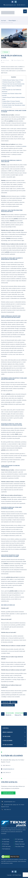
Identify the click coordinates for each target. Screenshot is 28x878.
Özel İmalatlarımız (6, 848)
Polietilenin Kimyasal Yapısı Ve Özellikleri (11, 82)
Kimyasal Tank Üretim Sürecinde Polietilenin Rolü (13, 84)
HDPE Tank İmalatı (19, 841)
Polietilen (14, 702)
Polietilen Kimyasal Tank (8, 705)
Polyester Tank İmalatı (20, 844)
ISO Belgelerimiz (8, 744)
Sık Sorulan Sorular (7, 107)
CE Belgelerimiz (7, 740)
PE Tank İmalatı (5, 841)
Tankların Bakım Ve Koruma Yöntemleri (11, 101)
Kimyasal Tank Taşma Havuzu (21, 714)
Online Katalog (8, 793)
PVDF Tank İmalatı (6, 846)
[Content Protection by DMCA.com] (10, 855)
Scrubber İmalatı (5, 839)
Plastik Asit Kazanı (10, 714)
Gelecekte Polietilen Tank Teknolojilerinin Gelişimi (13, 105)
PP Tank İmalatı (5, 844)
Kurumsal (6, 728)
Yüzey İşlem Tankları (19, 846)
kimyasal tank (5, 702)
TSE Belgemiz (6, 736)
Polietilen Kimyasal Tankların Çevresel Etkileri (12, 103)
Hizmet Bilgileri (17, 60)
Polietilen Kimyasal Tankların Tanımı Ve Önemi (12, 80)
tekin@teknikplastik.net (8, 769)
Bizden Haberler (8, 732)
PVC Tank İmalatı (19, 839)
